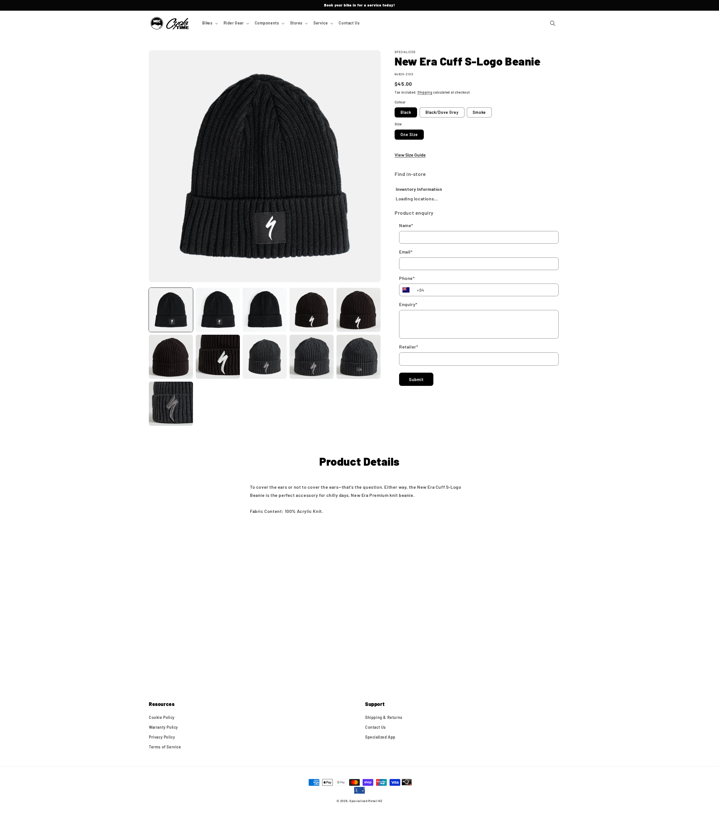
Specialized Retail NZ (366, 801)
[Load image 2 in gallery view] (218, 310)
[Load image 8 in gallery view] (265, 357)
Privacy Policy (162, 737)
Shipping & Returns (383, 717)
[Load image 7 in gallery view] (218, 357)
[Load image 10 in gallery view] (358, 357)
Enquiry (408, 304)
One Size (409, 134)
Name (406, 225)
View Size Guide (410, 154)
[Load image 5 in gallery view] (358, 310)
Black (406, 112)
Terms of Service (165, 746)
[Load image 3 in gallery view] (265, 310)
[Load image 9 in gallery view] (312, 357)
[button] (209, 23)
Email (406, 251)
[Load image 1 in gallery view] (171, 310)
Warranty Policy (163, 727)
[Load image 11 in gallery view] (171, 404)
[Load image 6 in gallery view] (171, 357)
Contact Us (375, 727)
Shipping (425, 92)
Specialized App (380, 737)
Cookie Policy (162, 717)
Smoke (479, 112)
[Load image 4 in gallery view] (312, 310)
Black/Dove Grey (442, 112)
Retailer (408, 346)
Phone (407, 278)
